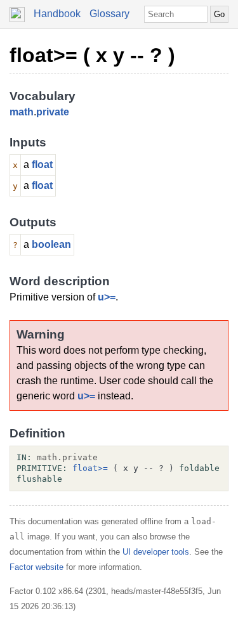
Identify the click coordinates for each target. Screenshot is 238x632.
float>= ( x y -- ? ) (92, 55)
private (52, 111)
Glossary (109, 13)
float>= (90, 468)
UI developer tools (155, 552)
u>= (107, 297)
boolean (51, 244)
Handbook (57, 13)
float (42, 164)
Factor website (36, 567)
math (22, 111)
